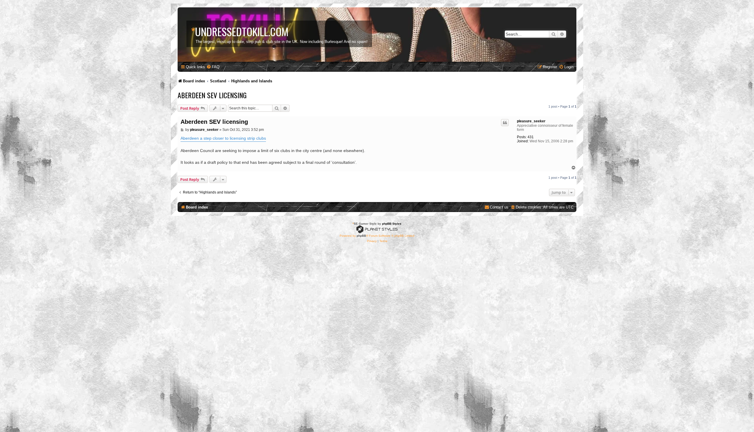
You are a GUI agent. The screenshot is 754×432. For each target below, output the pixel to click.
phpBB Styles (391, 223)
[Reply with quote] (505, 122)
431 (531, 137)
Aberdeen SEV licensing (212, 95)
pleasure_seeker (531, 121)
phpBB (361, 235)
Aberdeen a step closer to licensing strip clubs (223, 138)
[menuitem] (212, 67)
